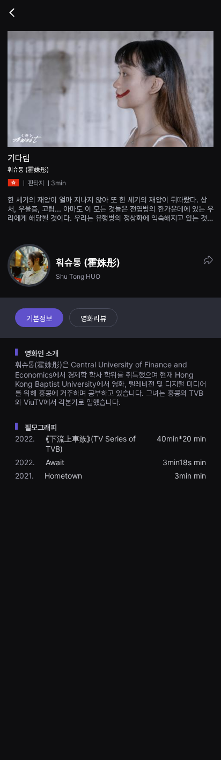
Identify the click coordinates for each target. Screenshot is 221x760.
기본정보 (39, 318)
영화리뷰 (93, 318)
